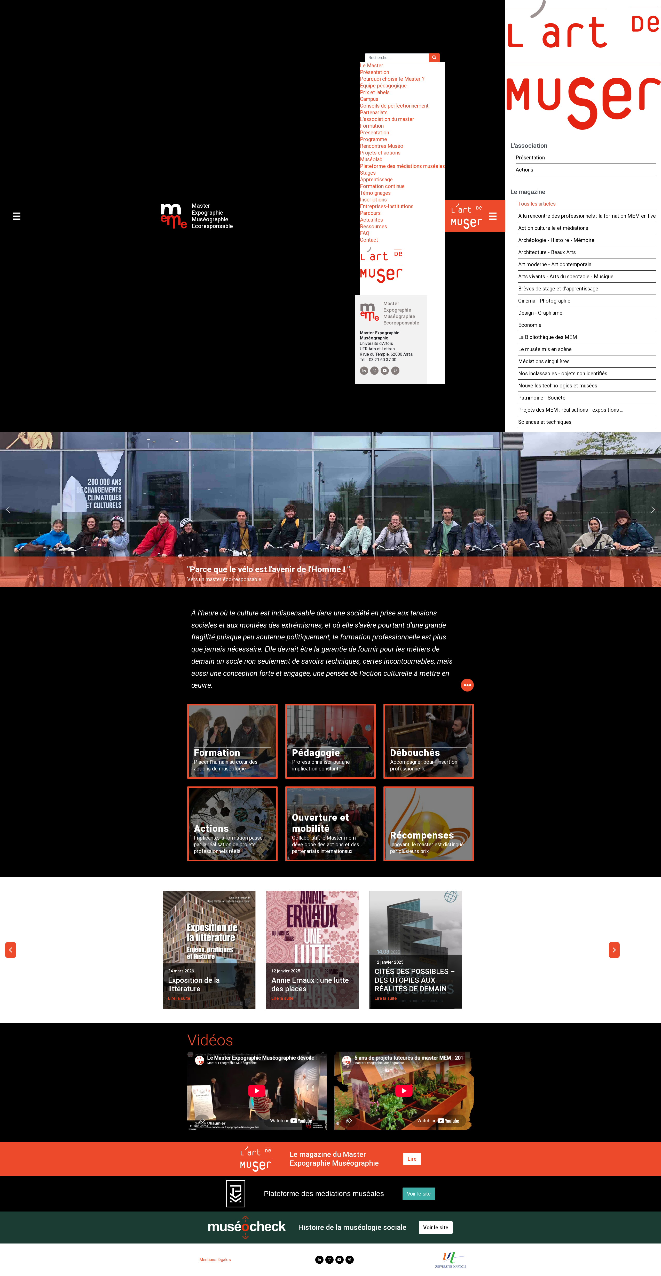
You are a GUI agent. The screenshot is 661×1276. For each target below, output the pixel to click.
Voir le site (419, 1194)
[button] (8, 510)
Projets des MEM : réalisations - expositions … (570, 410)
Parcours (370, 213)
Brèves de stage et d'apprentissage (558, 289)
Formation (372, 126)
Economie (529, 325)
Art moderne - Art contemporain (554, 264)
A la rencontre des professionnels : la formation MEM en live (587, 216)
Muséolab (371, 159)
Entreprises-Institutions (386, 206)
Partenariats (374, 112)
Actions (524, 170)
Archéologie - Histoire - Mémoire (556, 240)
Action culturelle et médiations (553, 228)
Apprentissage (376, 179)
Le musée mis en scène (545, 349)
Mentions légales (215, 1259)
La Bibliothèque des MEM (547, 337)
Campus (369, 99)
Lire (412, 1159)
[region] (330, 509)
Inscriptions (373, 200)
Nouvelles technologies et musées (557, 386)
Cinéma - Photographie (544, 301)
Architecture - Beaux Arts (547, 252)
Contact (369, 240)
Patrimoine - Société (541, 398)
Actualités (371, 220)
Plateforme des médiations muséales (402, 166)
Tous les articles (537, 204)
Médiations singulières (544, 361)
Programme (373, 139)
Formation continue (382, 186)
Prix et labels (375, 92)
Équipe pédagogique (383, 86)
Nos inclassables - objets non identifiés (562, 373)
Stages (368, 173)
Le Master (371, 65)
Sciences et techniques (544, 422)
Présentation (374, 72)
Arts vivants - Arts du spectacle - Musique (565, 276)
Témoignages (375, 193)
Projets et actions (380, 153)
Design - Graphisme (540, 313)
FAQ (364, 233)
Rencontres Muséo (381, 146)
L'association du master (387, 119)
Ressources (373, 226)
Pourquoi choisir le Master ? (392, 79)
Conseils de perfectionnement (394, 106)
